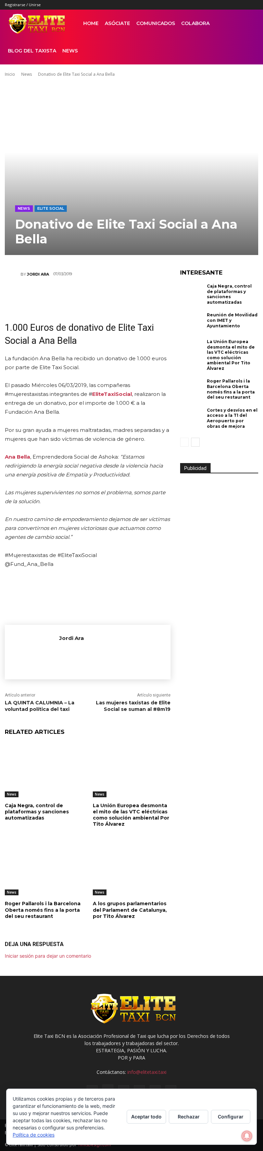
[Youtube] (253, 5)
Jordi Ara (38, 274)
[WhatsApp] (77, 294)
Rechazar (189, 1116)
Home (91, 23)
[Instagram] (208, 5)
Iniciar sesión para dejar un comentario (48, 956)
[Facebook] (196, 5)
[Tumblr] (230, 5)
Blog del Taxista (32, 51)
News (70, 51)
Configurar (230, 1116)
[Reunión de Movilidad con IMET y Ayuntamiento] (191, 323)
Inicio (10, 74)
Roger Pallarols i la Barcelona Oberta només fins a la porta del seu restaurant (42, 909)
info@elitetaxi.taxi (146, 1072)
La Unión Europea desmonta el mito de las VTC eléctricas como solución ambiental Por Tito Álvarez (131, 814)
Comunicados (155, 23)
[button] (250, 23)
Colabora (195, 23)
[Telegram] (138, 294)
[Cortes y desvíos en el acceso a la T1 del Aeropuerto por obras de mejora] (191, 418)
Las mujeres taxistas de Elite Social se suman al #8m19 (133, 706)
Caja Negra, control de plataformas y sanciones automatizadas (37, 811)
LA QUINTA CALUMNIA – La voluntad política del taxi (39, 706)
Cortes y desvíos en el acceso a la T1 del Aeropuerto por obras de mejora (232, 418)
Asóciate (117, 23)
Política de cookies (33, 1135)
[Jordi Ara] (13, 274)
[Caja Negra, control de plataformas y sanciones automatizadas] (44, 770)
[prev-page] (184, 442)
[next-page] (195, 442)
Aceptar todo (146, 1116)
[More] (159, 294)
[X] (242, 5)
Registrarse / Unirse (23, 4)
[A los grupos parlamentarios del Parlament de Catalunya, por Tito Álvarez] (132, 868)
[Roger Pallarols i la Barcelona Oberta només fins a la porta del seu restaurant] (44, 868)
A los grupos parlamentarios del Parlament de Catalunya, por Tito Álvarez (130, 909)
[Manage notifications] (246, 1135)
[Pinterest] (219, 5)
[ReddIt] (97, 294)
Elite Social (50, 208)
